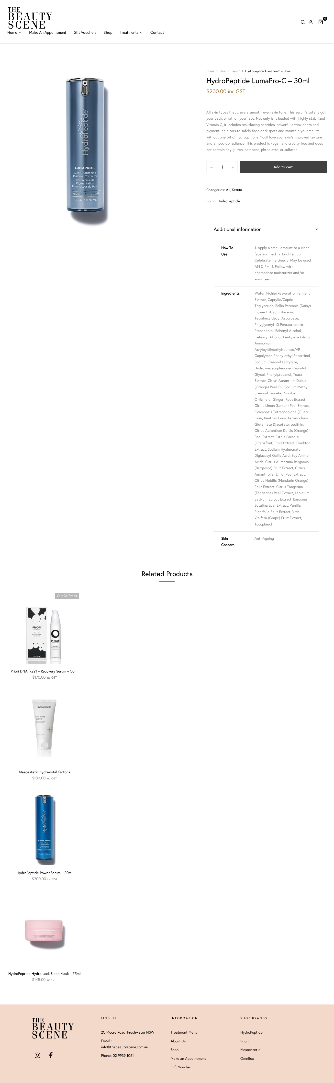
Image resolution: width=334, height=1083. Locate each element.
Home (210, 71)
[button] (322, 21)
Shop (223, 71)
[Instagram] (37, 1055)
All (228, 190)
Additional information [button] (237, 229)
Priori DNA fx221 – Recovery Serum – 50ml (44, 671)
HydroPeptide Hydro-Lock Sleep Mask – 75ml (44, 973)
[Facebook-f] (51, 1055)
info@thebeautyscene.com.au (124, 1047)
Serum (236, 71)
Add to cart (283, 167)
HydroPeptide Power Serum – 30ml (45, 873)
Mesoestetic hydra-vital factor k (44, 772)
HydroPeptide (229, 201)
